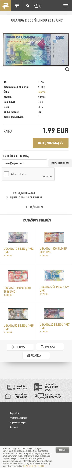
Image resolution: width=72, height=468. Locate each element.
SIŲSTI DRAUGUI (26, 193)
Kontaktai (14, 427)
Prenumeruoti (60, 163)
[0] (33, 5)
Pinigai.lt (5, 5)
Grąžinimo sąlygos (18, 422)
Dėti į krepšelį (49, 143)
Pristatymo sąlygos (18, 417)
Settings (17, 5)
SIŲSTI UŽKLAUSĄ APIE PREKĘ (26, 197)
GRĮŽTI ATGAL (36, 207)
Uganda (41, 92)
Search (27, 5)
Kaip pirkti (14, 413)
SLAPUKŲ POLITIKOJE (34, 465)
